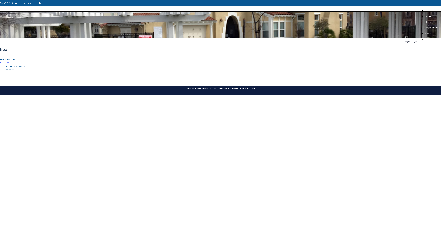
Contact (428, 33)
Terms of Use (244, 88)
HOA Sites (235, 88)
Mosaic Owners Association (22, 3)
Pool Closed (9, 69)
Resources (429, 39)
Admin (253, 88)
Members (429, 16)
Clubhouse (429, 22)
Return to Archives (7, 59)
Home (426, 10)
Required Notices (432, 28)
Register (415, 41)
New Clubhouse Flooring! (15, 67)
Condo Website (224, 88)
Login (407, 41)
